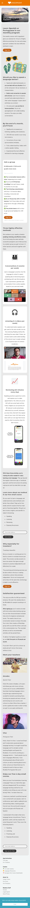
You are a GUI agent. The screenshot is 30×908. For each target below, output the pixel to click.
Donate (5, 890)
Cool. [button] (15, 904)
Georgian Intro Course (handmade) (13, 873)
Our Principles (6, 883)
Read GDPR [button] (22, 900)
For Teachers (6, 862)
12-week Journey (9, 869)
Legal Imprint (6, 892)
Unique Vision (6, 879)
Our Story (5, 881)
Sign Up (7, 50)
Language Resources (10, 871)
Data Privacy (6, 894)
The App (5, 860)
